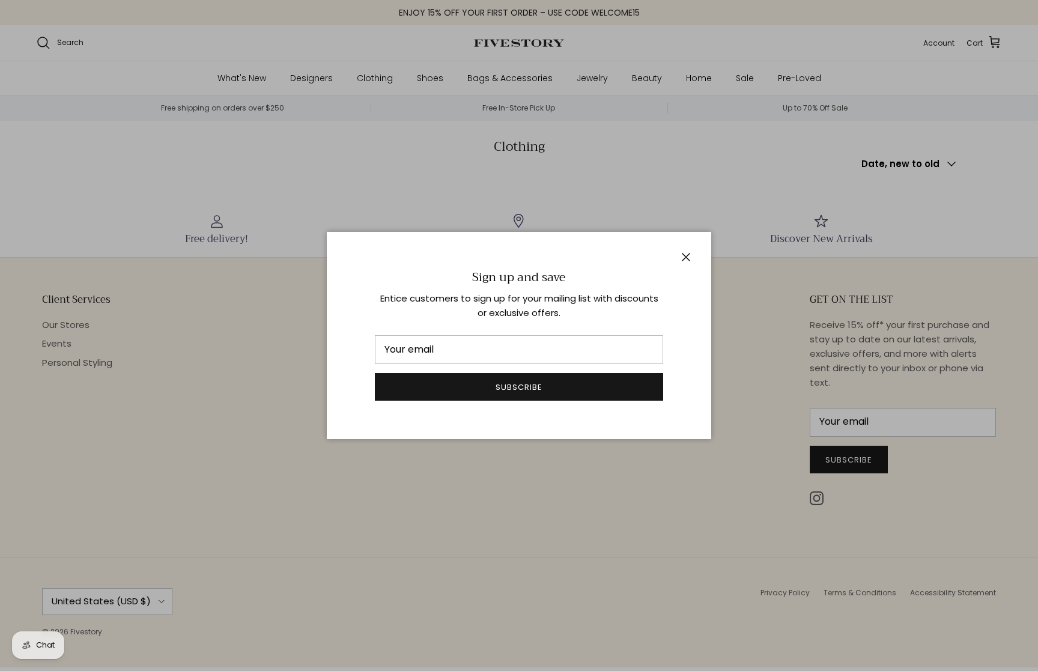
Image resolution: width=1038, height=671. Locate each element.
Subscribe (519, 387)
